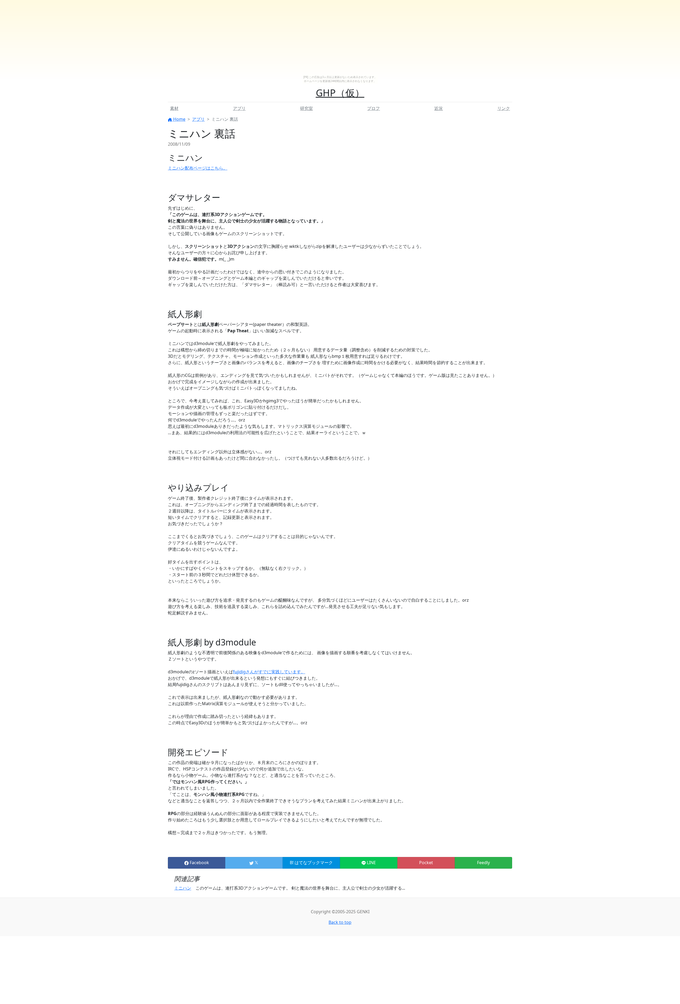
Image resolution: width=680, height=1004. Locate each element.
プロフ (373, 108)
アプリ (239, 108)
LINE (371, 862)
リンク (503, 108)
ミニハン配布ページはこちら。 (197, 168)
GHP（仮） (340, 92)
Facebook (199, 862)
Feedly (483, 862)
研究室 (306, 108)
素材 (174, 108)
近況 (438, 108)
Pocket (426, 862)
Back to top (340, 922)
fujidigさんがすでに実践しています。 (269, 672)
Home (178, 119)
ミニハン (182, 888)
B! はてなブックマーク (311, 862)
